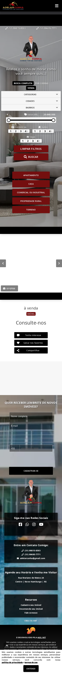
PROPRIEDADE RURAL (31, 201)
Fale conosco (31, 612)
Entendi (31, 668)
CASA (31, 183)
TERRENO (31, 209)
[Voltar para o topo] (7, 645)
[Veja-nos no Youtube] (41, 524)
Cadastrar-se (31, 470)
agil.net (42, 637)
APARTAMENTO (31, 175)
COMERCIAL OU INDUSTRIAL (31, 192)
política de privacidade (12, 662)
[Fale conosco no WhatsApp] (27, 524)
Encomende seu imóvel (31, 608)
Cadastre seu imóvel (31, 605)
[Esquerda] (3, 263)
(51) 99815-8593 (17, 28)
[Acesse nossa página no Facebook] (20, 524)
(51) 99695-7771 (48, 28)
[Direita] (59, 263)
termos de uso (31, 662)
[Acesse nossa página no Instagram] (34, 524)
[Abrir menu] (57, 6)
